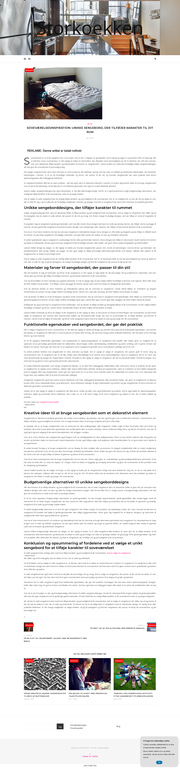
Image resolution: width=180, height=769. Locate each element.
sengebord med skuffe (49, 402)
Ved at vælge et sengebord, (119, 553)
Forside (94, 748)
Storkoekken (90, 27)
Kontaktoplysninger (78, 725)
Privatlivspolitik (76, 728)
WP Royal (85, 748)
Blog (90, 124)
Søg (60, 727)
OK (159, 762)
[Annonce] (45, 689)
